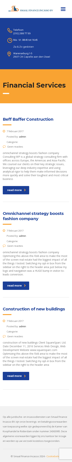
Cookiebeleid (54, 456)
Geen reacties (15, 146)
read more (14, 190)
